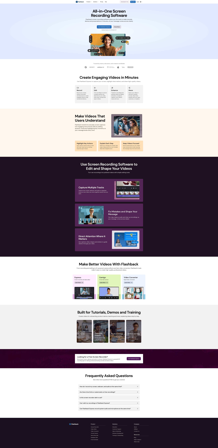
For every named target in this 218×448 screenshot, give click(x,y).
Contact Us (136, 431)
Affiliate (136, 429)
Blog (135, 437)
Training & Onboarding (117, 435)
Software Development (117, 433)
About (135, 427)
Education (114, 427)
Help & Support (137, 439)
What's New (136, 441)
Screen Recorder (95, 427)
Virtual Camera (94, 433)
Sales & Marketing (116, 431)
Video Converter (95, 431)
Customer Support (116, 429)
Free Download (94, 439)
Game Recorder (94, 435)
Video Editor (94, 429)
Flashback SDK (94, 437)
